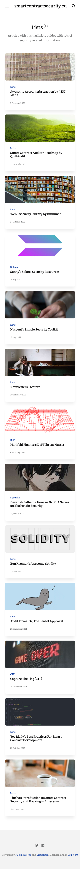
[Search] (73, 6)
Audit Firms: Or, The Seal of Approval (36, 621)
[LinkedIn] (43, 846)
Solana (14, 267)
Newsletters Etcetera (25, 387)
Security (15, 497)
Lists (12, 87)
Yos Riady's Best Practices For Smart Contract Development (35, 738)
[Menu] (7, 6)
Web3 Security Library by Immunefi (35, 214)
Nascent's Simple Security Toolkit (34, 329)
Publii (18, 854)
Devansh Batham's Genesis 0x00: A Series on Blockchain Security (39, 504)
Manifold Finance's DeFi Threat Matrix (37, 444)
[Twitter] (37, 846)
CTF (12, 674)
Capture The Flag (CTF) (26, 679)
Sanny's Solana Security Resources (34, 272)
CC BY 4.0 (73, 854)
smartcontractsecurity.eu (40, 6)
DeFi (12, 440)
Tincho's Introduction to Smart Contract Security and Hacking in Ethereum (38, 799)
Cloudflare (42, 854)
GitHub (27, 854)
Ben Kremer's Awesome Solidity (33, 563)
